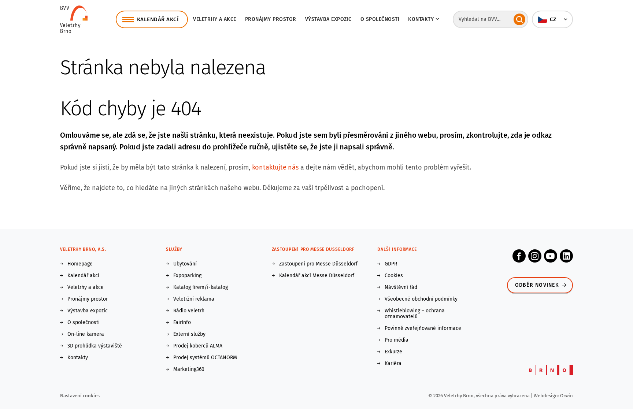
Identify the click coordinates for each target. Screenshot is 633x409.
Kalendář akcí (83, 276)
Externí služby (189, 334)
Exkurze (393, 352)
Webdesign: (547, 395)
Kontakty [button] (421, 19)
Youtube (550, 256)
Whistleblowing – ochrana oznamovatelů (415, 314)
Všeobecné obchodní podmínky (421, 299)
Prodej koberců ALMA (197, 346)
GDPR (391, 264)
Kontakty (77, 358)
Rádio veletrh (188, 311)
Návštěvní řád (401, 287)
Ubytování (185, 264)
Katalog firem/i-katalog (200, 287)
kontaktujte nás (275, 167)
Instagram (534, 256)
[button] (552, 19)
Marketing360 (188, 369)
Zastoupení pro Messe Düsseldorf (318, 264)
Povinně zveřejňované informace (423, 328)
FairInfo (182, 323)
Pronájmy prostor (270, 19)
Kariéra (393, 364)
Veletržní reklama (193, 299)
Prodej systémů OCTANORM (205, 358)
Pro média (396, 340)
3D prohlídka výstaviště (94, 346)
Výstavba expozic (328, 19)
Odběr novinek (537, 285)
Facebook (519, 256)
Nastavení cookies (80, 395)
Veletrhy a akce (214, 19)
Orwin (566, 395)
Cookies (394, 276)
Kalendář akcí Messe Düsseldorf (316, 276)
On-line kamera (85, 334)
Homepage (80, 264)
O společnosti (380, 19)
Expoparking (187, 276)
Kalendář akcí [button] (158, 19)
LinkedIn (566, 256)
